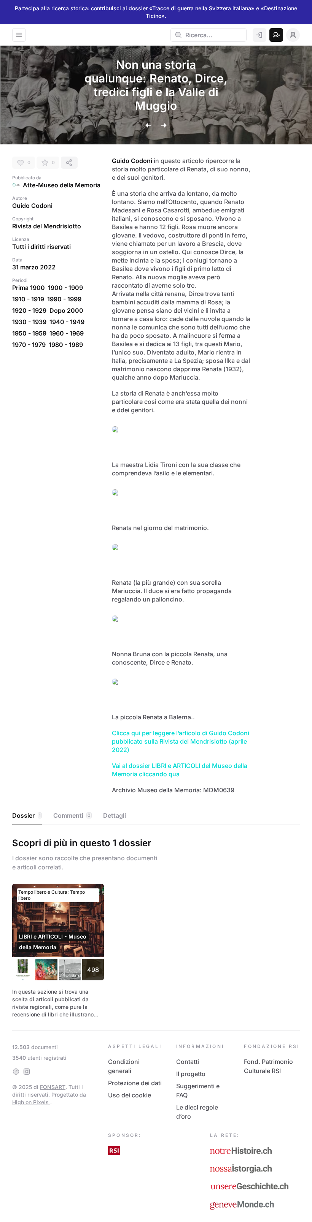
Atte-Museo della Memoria (61, 185)
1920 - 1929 (29, 310)
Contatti (187, 1061)
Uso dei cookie (129, 1095)
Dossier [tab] (26, 815)
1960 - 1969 (66, 333)
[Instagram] (26, 1071)
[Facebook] (16, 1071)
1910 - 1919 (28, 299)
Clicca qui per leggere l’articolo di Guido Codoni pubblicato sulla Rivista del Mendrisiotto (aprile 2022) (181, 741)
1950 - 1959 (29, 333)
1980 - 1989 (66, 344)
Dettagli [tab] (114, 815)
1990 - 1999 (64, 299)
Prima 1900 (28, 287)
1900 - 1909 (65, 287)
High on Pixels (31, 1102)
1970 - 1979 (29, 344)
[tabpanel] (156, 926)
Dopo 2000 (66, 310)
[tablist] (156, 815)
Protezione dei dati (135, 1083)
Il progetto (190, 1074)
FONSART (52, 1087)
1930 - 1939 (29, 322)
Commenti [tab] (72, 815)
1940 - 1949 (66, 322)
